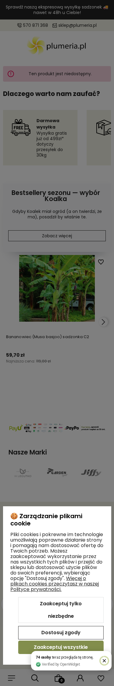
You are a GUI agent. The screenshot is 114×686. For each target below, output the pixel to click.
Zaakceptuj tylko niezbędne (61, 610)
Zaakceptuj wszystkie (61, 647)
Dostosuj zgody (61, 632)
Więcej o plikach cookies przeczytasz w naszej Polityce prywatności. (54, 584)
